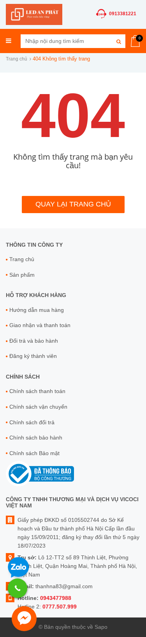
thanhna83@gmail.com (64, 586)
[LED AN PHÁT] (34, 14)
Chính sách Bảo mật (34, 453)
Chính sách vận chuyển (38, 407)
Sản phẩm (22, 275)
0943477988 (55, 598)
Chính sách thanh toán (37, 391)
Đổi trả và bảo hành (33, 341)
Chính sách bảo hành (35, 437)
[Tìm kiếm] (118, 41)
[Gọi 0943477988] (17, 588)
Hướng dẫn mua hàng (36, 310)
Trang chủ (16, 59)
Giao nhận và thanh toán (39, 325)
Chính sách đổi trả (32, 422)
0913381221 (122, 13)
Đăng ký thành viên (33, 356)
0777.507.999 (59, 606)
